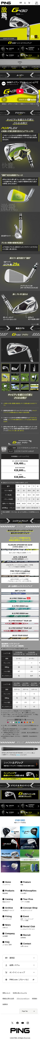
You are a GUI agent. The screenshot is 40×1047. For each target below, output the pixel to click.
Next (38, 350)
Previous (2, 350)
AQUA (18, 755)
